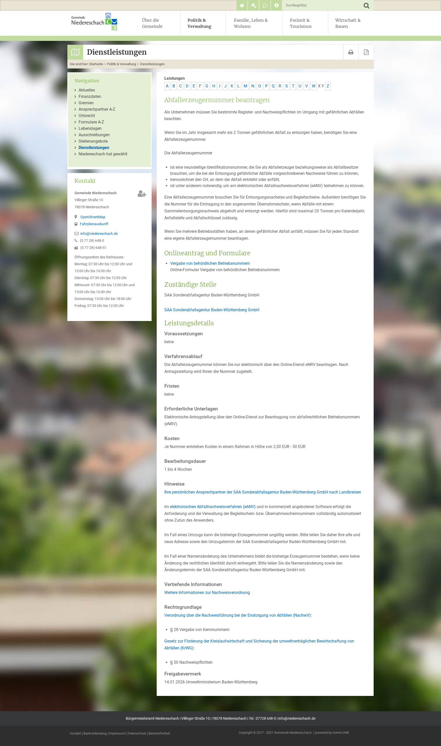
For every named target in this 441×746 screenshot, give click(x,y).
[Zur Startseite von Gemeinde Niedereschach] (96, 22)
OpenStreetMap (92, 217)
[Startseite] (242, 5)
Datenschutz (137, 733)
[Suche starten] (366, 5)
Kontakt (75, 733)
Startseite (96, 64)
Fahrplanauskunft (94, 224)
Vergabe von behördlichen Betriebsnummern (210, 263)
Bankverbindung (95, 733)
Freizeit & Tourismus (301, 23)
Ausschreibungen (94, 134)
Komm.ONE (341, 732)
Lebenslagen (90, 128)
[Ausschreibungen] (253, 5)
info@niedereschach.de (99, 234)
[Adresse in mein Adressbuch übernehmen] (142, 194)
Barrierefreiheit (159, 733)
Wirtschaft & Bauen (348, 23)
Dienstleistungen (152, 64)
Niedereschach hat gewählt (103, 154)
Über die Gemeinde (152, 23)
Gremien (86, 102)
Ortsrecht (87, 115)
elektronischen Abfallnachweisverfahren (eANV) (213, 506)
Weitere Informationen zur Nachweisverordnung (207, 592)
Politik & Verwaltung (199, 23)
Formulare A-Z (91, 122)
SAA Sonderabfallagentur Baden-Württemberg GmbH (211, 309)
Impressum (117, 733)
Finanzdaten (90, 96)
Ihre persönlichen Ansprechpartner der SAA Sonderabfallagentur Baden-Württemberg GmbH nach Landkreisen (262, 492)
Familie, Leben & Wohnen (251, 23)
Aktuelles (87, 90)
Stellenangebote (93, 141)
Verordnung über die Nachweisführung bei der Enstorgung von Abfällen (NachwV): (238, 615)
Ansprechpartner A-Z (97, 109)
